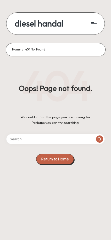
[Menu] (93, 23)
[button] (99, 139)
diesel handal (39, 23)
